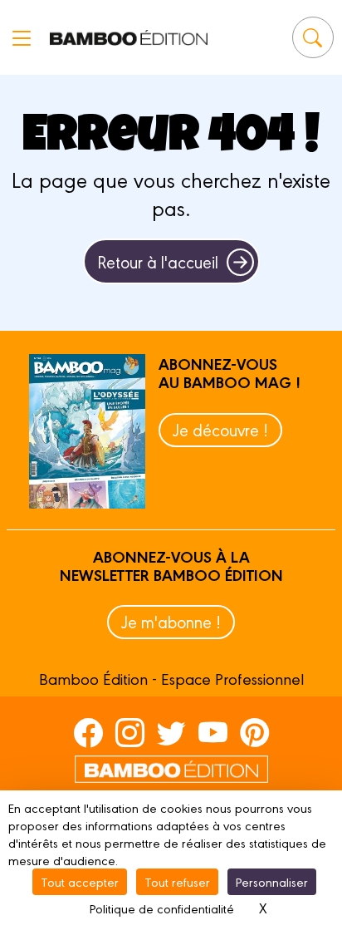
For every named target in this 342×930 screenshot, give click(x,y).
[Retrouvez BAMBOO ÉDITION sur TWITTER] (171, 732)
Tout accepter (80, 881)
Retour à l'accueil (157, 261)
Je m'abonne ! (171, 621)
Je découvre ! (220, 429)
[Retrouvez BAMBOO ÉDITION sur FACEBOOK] (88, 732)
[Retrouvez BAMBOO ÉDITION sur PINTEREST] (254, 732)
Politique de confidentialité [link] (162, 908)
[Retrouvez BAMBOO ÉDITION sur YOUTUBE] (212, 732)
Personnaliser (272, 881)
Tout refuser (177, 881)
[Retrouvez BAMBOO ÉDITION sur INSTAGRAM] (129, 732)
